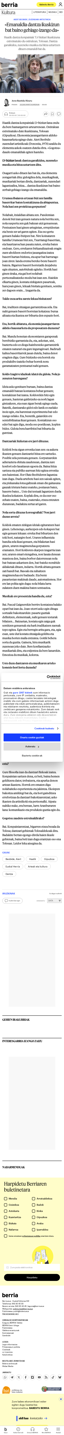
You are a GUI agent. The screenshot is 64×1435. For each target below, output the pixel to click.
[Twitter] (18, 1377)
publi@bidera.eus (21, 1311)
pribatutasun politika (31, 1236)
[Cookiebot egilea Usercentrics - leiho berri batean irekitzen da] (46, 677)
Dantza (9, 874)
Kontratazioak (8, 1333)
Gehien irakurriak (16, 1019)
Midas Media (7, 1366)
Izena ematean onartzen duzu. (31, 1236)
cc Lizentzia (7, 1352)
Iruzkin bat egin (14, 901)
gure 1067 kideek (22, 692)
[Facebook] (25, 1377)
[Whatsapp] (5, 1377)
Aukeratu (30, 746)
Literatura (39, 12)
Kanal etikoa (7, 1355)
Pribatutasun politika (11, 1347)
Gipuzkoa (49, 859)
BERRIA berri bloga (10, 1325)
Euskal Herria (13, 866)
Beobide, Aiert (13, 859)
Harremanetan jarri (10, 1314)
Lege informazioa (9, 1344)
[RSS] (46, 1377)
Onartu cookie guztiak (32, 737)
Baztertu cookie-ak (32, 755)
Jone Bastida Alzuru (22, 100)
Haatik (32, 859)
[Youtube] (39, 1377)
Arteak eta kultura (37, 866)
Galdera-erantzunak (10, 1330)
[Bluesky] (59, 1377)
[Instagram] (32, 1377)
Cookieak (6, 1349)
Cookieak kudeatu (44, 728)
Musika (52, 12)
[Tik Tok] (53, 1377)
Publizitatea (7, 1328)
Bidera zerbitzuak (9, 1363)
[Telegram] (12, 1377)
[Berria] (10, 1296)
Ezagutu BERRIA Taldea (12, 1323)
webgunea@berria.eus (23, 1309)
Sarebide (6, 1335)
